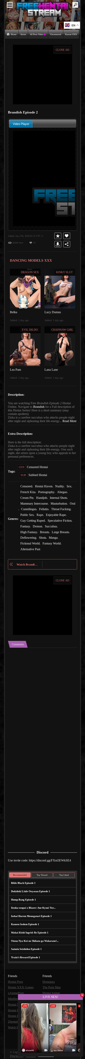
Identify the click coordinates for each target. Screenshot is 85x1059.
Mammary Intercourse (35, 506)
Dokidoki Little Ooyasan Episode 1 (30, 892)
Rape (63, 517)
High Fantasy (46, 534)
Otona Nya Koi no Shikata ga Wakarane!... (34, 941)
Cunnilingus (37, 512)
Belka (13, 312)
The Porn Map (51, 988)
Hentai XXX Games (21, 988)
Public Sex (50, 517)
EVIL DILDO (30, 329)
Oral (23, 512)
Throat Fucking (30, 517)
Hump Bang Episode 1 (23, 900)
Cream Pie (27, 501)
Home (14, 34)
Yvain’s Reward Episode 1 (25, 958)
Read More (15, 424)
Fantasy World (64, 545)
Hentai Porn (16, 983)
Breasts (63, 534)
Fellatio (52, 512)
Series (23, 34)
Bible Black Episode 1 (23, 884)
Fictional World (42, 545)
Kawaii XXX (71, 34)
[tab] (20, 124)
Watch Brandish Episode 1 (27, 565)
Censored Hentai (38, 470)
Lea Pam (15, 369)
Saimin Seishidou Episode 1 (26, 950)
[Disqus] (42, 698)
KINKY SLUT (64, 272)
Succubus (27, 534)
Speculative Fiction (33, 528)
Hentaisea (49, 983)
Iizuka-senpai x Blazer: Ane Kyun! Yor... (32, 908)
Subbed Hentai (38, 478)
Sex (71, 490)
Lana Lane (51, 369)
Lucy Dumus (53, 312)
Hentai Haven (45, 490)
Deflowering (50, 540)
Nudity (61, 490)
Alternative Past (30, 551)
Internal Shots (60, 501)
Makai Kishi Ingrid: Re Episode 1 (28, 933)
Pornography (48, 495)
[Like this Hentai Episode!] (67, 235)
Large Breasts (29, 540)
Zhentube (14, 1021)
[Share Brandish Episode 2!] (67, 244)
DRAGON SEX (30, 272)
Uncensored (56, 34)
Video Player (21, 123)
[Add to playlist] (58, 235)
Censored (27, 490)
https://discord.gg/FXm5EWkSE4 (53, 861)
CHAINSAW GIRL (62, 329)
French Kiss (28, 495)
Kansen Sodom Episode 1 (25, 925)
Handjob (42, 501)
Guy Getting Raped (57, 523)
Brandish (40, 406)
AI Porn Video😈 (38, 34)
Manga (25, 545)
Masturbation (62, 506)
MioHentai (15, 999)
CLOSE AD (62, 49)
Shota (65, 540)
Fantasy (53, 528)
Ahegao (64, 495)
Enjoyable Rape (30, 523)
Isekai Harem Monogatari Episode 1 (30, 917)
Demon (67, 528)
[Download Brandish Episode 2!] (58, 244)
